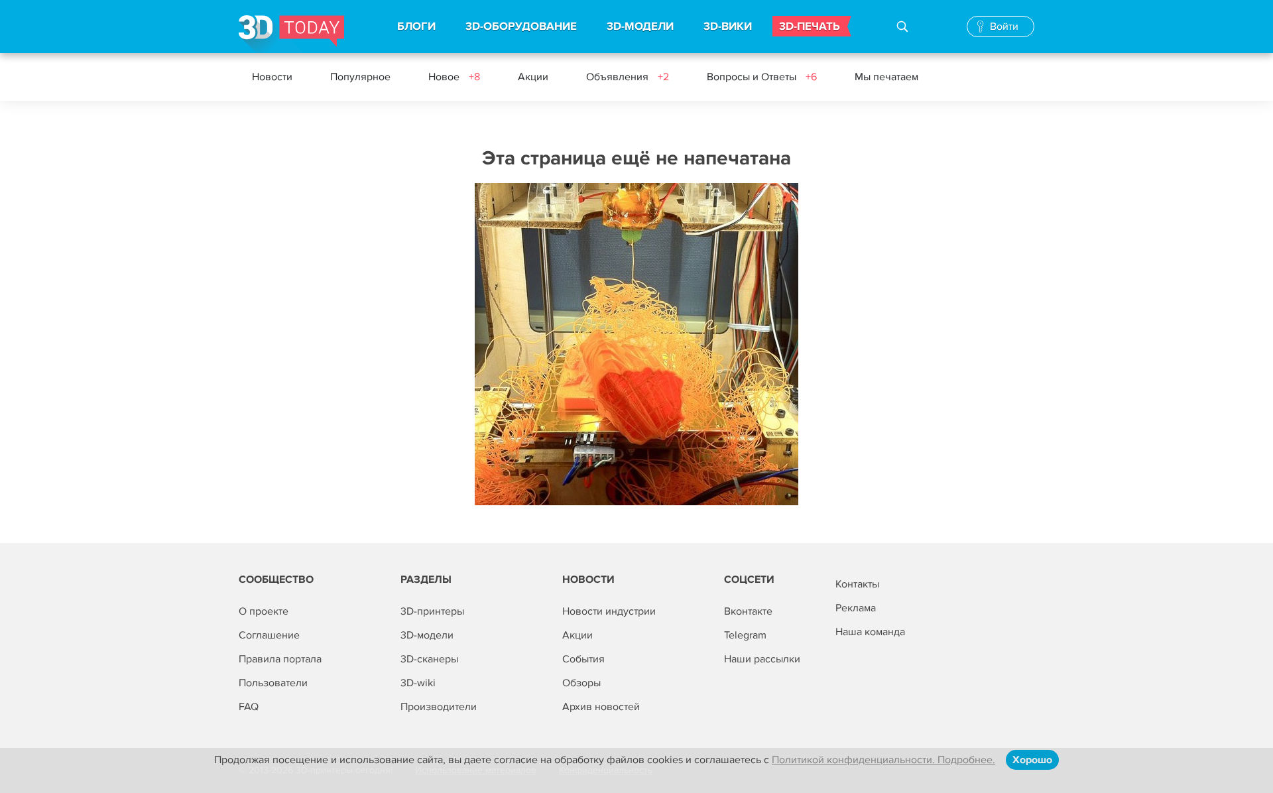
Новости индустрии (609, 611)
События (583, 659)
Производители (438, 706)
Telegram (745, 635)
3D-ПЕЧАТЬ (809, 26)
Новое (454, 77)
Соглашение (269, 635)
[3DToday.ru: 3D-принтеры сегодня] (291, 34)
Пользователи (273, 683)
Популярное (360, 77)
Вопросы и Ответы (762, 77)
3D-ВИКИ (727, 26)
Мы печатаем (886, 77)
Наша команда (870, 632)
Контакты (857, 584)
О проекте (263, 611)
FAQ (249, 706)
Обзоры (581, 683)
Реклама (855, 608)
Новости (272, 77)
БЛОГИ (416, 26)
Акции (533, 77)
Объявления (627, 77)
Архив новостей (601, 706)
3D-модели (427, 635)
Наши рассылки (762, 659)
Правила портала (280, 659)
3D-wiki (418, 683)
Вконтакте (748, 611)
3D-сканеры (429, 659)
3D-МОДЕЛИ (640, 26)
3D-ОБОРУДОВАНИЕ (521, 26)
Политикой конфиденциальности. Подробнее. (883, 759)
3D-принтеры (432, 611)
